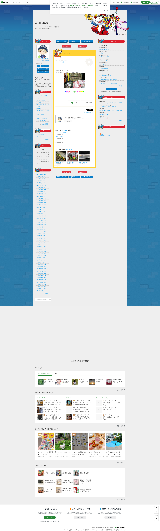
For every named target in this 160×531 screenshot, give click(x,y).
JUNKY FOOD (103, 60)
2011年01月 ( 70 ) (40, 258)
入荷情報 (62, 62)
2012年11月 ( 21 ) (40, 209)
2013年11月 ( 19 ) (40, 183)
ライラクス (67, 53)
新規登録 (145, 2)
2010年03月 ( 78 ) (41, 280)
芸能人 (55, 373)
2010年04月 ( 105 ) (41, 277)
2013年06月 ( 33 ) (41, 194)
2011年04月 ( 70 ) (41, 251)
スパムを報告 (68, 530)
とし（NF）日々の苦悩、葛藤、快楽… (109, 106)
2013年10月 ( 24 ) (41, 185)
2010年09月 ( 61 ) (41, 266)
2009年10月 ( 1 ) (40, 291)
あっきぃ (101, 71)
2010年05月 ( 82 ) (41, 275)
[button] (156, 519)
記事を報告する (89, 113)
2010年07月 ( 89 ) (41, 271)
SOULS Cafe (103, 118)
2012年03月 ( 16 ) (41, 227)
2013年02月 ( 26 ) (41, 202)
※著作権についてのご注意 (104, 135)
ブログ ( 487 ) (39, 137)
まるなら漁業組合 (103, 68)
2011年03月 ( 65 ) (41, 253)
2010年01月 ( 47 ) (41, 284)
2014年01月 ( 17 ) (40, 178)
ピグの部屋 (46, 60)
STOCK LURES (59, 137)
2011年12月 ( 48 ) (40, 233)
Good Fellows (41, 23)
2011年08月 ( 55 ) (40, 242)
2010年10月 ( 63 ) (41, 264)
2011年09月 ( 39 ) (41, 240)
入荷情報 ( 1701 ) (40, 134)
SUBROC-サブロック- (42, 118)
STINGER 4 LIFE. (103, 114)
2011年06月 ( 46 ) (41, 246)
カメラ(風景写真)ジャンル (45, 373)
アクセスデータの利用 (97, 530)
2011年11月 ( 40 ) (40, 235)
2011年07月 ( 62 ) (40, 244)
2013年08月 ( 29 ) (41, 189)
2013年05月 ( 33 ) (41, 196)
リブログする (88, 102)
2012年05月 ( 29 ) (41, 222)
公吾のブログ (102, 53)
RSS (102, 134)
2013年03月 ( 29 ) (41, 200)
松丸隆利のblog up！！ (105, 75)
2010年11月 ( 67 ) (40, 262)
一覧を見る (121, 86)
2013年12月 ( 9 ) (40, 180)
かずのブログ (102, 64)
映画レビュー (70, 398)
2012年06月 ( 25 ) (41, 220)
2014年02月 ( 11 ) (40, 176)
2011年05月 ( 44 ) (41, 249)
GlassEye (38, 108)
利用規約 (87, 530)
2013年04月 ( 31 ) (41, 198)
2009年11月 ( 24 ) (41, 288)
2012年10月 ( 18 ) (40, 211)
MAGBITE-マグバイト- (42, 120)
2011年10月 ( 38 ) (40, 238)
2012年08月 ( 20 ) (41, 216)
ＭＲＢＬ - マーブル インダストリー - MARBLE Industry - (111, 103)
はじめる (49, 517)
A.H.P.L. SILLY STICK (60, 133)
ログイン (154, 2)
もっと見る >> (58, 145)
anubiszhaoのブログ (104, 56)
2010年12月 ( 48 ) (41, 260)
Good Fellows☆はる (43, 58)
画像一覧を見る (45, 124)
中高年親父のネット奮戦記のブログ (108, 83)
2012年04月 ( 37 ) (41, 224)
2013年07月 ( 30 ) (41, 191)
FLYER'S (38, 102)
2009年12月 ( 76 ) (41, 286)
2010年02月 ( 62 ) (41, 282)
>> (46, 150)
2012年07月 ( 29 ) (41, 218)
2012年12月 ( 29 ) (40, 207)
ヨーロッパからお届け (102, 398)
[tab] (45, 374)
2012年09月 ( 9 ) (40, 213)
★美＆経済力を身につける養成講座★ (109, 79)
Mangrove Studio (59, 141)
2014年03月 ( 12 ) (41, 174)
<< (39, 150)
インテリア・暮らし (42, 398)
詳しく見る (80, 517)
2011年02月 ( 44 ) (41, 255)
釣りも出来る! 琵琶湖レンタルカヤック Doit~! (110, 110)
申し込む (110, 517)
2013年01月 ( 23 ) (41, 205)
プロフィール (40, 60)
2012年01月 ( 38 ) (41, 231)
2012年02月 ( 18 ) (40, 229)
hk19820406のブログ (105, 49)
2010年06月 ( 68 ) (41, 273)
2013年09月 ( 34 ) (41, 187)
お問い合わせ (78, 530)
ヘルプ (123, 530)
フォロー (69, 121)
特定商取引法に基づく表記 (112, 530)
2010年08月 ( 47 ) (41, 269)
